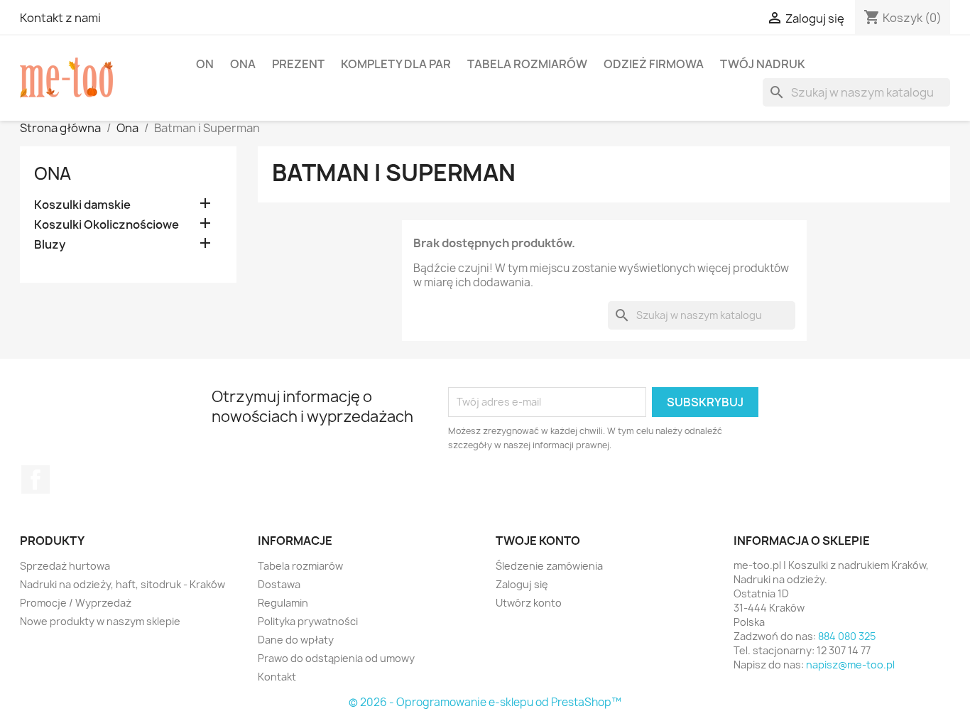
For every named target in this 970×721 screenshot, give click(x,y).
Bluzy (49, 244)
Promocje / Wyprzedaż (75, 602)
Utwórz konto (529, 602)
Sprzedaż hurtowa (65, 566)
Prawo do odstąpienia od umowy (336, 658)
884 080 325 (847, 636)
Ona (243, 64)
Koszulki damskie (82, 204)
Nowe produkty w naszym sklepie (100, 621)
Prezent (298, 64)
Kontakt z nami (60, 18)
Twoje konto (538, 540)
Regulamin (283, 602)
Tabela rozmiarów (527, 64)
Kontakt (277, 676)
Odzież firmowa (654, 64)
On (205, 64)
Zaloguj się (522, 584)
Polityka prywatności (308, 621)
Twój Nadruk (762, 64)
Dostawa (279, 584)
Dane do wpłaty (296, 639)
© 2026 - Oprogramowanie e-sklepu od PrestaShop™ (485, 702)
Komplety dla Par (396, 64)
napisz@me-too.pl (850, 664)
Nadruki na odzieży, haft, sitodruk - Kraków (122, 584)
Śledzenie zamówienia (549, 566)
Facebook (35, 479)
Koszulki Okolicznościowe (106, 224)
